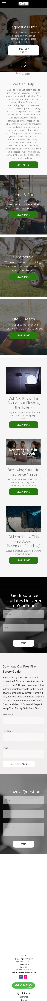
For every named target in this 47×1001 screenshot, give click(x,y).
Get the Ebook (18, 763)
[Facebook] (21, 977)
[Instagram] (25, 977)
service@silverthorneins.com (23, 972)
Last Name (8, 731)
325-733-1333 (26, 959)
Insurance (23, 997)
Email (5, 747)
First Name (8, 714)
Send (23, 643)
